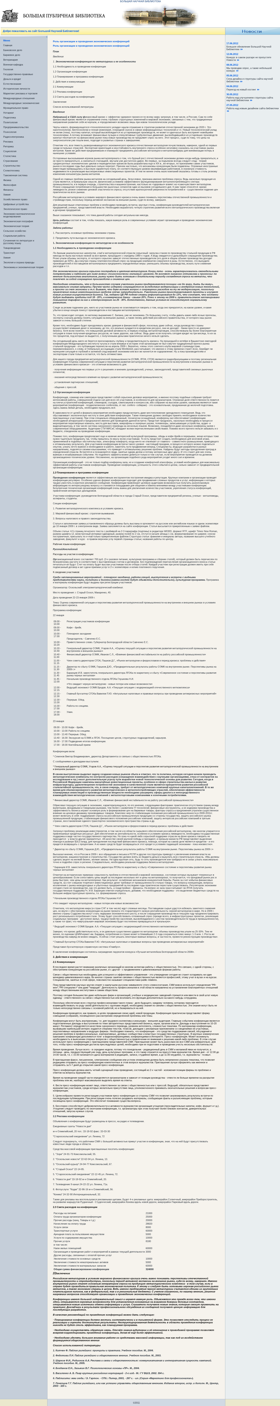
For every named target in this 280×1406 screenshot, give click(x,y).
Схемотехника (11, 170)
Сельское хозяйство (14, 231)
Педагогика (9, 117)
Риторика (8, 146)
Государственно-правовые (18, 74)
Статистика (9, 156)
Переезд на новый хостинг (241, 89)
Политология (10, 122)
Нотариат (8, 112)
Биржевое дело (11, 55)
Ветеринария (10, 59)
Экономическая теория (16, 226)
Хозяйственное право (15, 199)
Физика (7, 180)
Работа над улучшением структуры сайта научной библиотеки (249, 99)
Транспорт (9, 252)
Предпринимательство (16, 127)
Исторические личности (16, 88)
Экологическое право (15, 209)
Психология (9, 132)
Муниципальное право (15, 108)
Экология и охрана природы (18, 262)
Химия (6, 194)
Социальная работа (14, 235)
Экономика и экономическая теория (23, 267)
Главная (7, 45)
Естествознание (12, 84)
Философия (9, 185)
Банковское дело (12, 50)
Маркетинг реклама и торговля (20, 93)
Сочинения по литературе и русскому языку (18, 241)
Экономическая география (18, 221)
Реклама (8, 141)
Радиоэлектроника (13, 136)
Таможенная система (15, 175)
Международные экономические (21, 103)
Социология (9, 151)
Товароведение (11, 248)
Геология (8, 69)
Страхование (10, 161)
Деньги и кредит (12, 79)
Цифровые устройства (16, 204)
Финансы (8, 189)
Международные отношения (19, 98)
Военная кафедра (13, 64)
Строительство (11, 165)
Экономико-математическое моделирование (19, 215)
